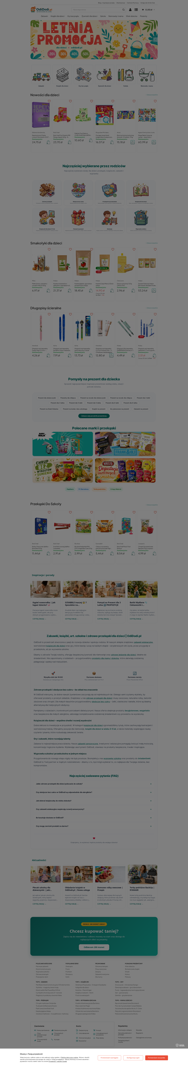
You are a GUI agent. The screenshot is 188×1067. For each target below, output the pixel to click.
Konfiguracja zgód (133, 1058)
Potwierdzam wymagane (109, 1058)
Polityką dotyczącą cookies (69, 1057)
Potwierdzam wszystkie (156, 1058)
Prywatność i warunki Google (58, 1061)
